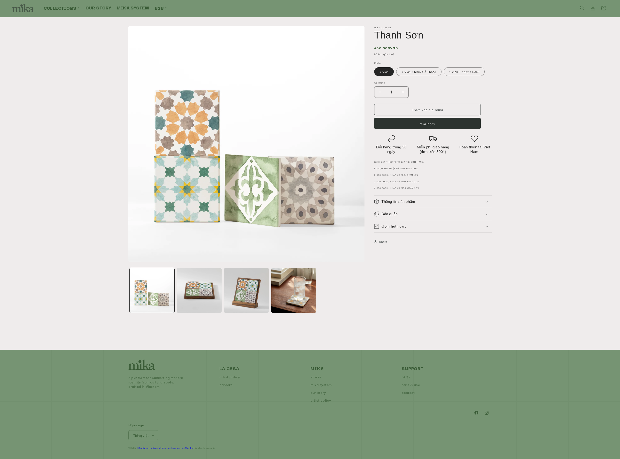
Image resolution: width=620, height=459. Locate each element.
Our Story (98, 7)
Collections (62, 7)
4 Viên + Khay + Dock (464, 71)
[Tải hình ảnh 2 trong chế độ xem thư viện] (199, 290)
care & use (411, 384)
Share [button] (383, 241)
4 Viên (384, 71)
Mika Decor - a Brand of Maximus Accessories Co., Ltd (166, 447)
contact (408, 392)
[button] (582, 8)
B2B (161, 7)
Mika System (133, 7)
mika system (321, 384)
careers (225, 384)
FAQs (406, 377)
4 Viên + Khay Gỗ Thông (418, 71)
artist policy (229, 377)
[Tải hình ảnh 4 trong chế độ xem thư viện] (293, 290)
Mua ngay (427, 123)
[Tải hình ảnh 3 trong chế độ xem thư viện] (246, 290)
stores (315, 377)
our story (318, 392)
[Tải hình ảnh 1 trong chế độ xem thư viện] (152, 290)
